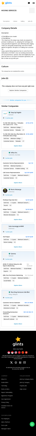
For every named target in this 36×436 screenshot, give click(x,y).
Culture (15, 21)
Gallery (23, 21)
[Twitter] (11, 362)
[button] (29, 3)
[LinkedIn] (20, 362)
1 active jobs (8, 232)
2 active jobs (8, 158)
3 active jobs (8, 195)
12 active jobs (9, 118)
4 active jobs (8, 297)
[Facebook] (16, 362)
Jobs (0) (30, 21)
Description (6, 21)
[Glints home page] (6, 3)
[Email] (24, 362)
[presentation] (6, 3)
